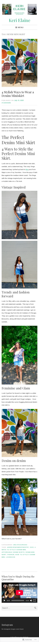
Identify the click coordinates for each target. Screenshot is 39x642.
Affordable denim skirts (13, 552)
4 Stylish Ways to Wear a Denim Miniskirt (18, 94)
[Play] (4, 600)
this (27, 169)
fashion (10, 554)
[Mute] (31, 600)
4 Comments (6, 103)
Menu (21, 27)
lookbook (10, 557)
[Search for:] (19, 608)
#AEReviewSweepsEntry (18, 547)
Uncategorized (20, 545)
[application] (19, 592)
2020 (32, 547)
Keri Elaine (19, 20)
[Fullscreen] (34, 600)
